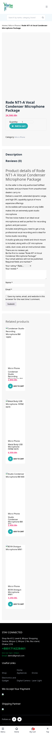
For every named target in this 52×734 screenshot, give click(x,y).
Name (9, 282)
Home (4, 25)
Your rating (11, 266)
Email (9, 289)
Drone (35, 673)
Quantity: (13, 122)
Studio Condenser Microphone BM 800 (15, 520)
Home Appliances (22, 671)
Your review (12, 268)
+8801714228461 (14, 648)
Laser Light (37, 680)
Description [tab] (14, 154)
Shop (4, 673)
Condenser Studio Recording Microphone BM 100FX (15, 376)
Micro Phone (14, 25)
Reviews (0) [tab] (14, 161)
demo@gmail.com (16, 655)
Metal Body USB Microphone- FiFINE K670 (15, 446)
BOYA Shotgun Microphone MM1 (14, 592)
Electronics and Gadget (9, 679)
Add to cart (20, 126)
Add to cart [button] (18, 386)
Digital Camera (23, 680)
